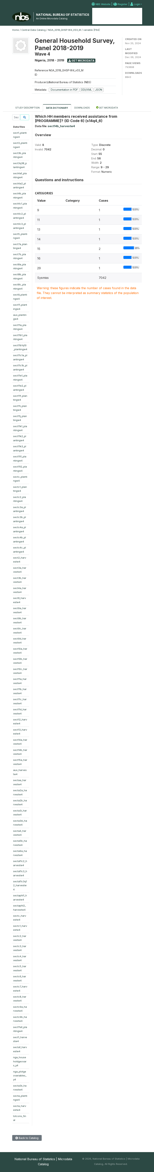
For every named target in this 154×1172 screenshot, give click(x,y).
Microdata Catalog (117, 16)
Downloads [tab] (82, 107)
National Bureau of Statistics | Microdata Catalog (43, 1161)
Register (122, 4)
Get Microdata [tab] (108, 107)
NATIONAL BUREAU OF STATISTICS (62, 15)
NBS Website (102, 4)
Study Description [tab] (27, 107)
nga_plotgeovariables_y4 (19, 1075)
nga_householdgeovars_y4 (19, 1061)
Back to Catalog (28, 1138)
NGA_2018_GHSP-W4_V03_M (64, 30)
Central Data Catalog (33, 30)
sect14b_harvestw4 (61, 126)
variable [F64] (91, 30)
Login (136, 4)
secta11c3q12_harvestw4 (20, 885)
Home (100, 14)
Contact (135, 14)
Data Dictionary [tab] (57, 107)
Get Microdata (82, 60)
